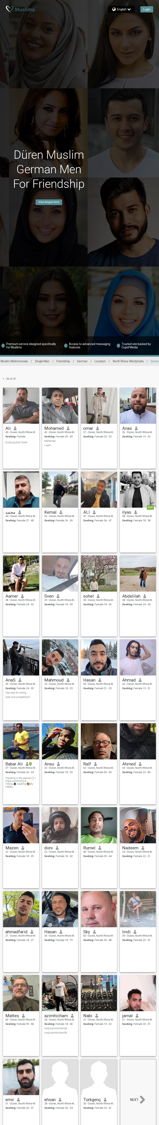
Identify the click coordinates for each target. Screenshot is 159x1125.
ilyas (126, 512)
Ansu (49, 763)
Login (146, 9)
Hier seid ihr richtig (15, 692)
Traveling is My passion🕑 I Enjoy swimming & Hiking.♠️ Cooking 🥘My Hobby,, (20, 782)
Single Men (42, 361)
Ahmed (129, 763)
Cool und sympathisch (17, 697)
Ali (8, 428)
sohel (88, 596)
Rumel (89, 847)
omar (88, 428)
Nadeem (130, 847)
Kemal (50, 512)
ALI (86, 512)
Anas (127, 428)
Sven (49, 596)
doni (48, 847)
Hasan (89, 680)
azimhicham (56, 1015)
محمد (10, 512)
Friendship (63, 361)
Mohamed (54, 428)
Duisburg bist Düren (16, 442)
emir (9, 1099)
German (82, 361)
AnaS (10, 680)
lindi (126, 931)
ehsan (50, 1099)
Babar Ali (14, 763)
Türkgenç (92, 1099)
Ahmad (129, 680)
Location (100, 361)
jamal (127, 1015)
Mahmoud (54, 680)
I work (47, 445)
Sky (86, 931)
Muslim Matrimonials (14, 361)
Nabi (87, 1015)
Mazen (11, 847)
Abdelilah (131, 596)
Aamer (11, 596)
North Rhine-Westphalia (128, 361)
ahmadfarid (16, 931)
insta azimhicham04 (55, 1028)
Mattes (12, 1015)
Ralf (87, 763)
